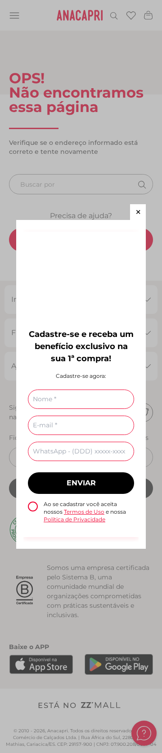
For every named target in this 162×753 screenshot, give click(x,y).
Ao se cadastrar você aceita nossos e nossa (85, 512)
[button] (138, 212)
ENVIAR (81, 483)
